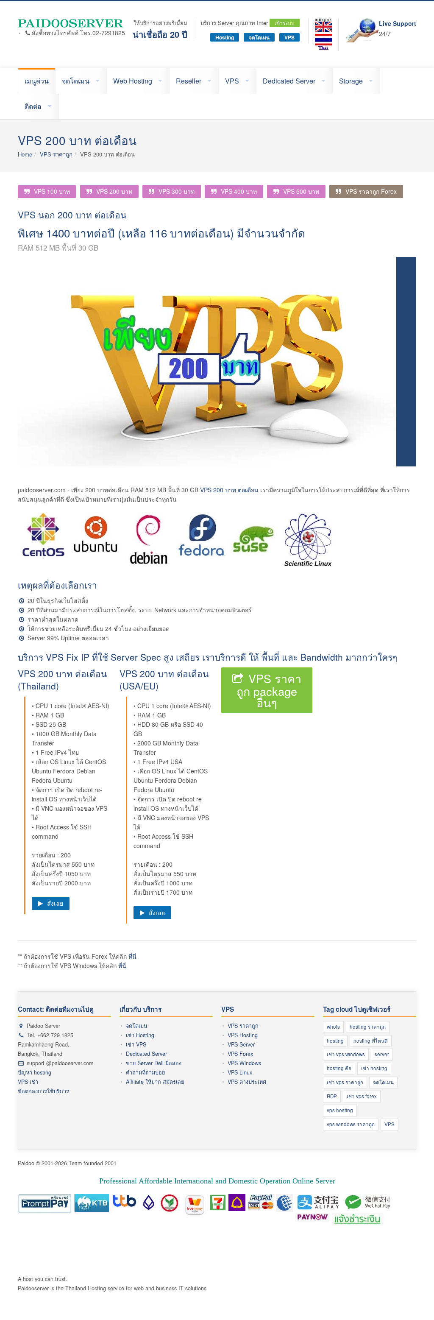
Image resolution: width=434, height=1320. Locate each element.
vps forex (237, 1251)
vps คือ (101, 1251)
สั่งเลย (55, 903)
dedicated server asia (207, 1260)
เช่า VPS (136, 1044)
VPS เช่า (28, 1082)
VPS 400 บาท (239, 191)
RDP (332, 1096)
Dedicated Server (289, 81)
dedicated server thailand (266, 1260)
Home (25, 154)
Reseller (188, 81)
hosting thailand (178, 1241)
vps (85, 1251)
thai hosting (250, 1241)
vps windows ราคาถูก (351, 1124)
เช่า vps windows (346, 1054)
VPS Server (241, 1044)
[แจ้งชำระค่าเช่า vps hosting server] (358, 1219)
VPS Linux (240, 1072)
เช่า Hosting (140, 1035)
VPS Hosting (243, 1035)
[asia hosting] (323, 25)
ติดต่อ (33, 106)
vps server (317, 1251)
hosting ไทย (142, 1241)
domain (46, 1251)
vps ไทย (119, 1260)
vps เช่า (341, 1251)
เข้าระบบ (285, 22)
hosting (335, 1040)
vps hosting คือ (163, 1251)
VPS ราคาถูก (56, 154)
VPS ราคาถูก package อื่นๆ (268, 690)
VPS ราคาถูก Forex (371, 191)
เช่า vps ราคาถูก (345, 1082)
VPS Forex (240, 1054)
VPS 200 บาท (114, 191)
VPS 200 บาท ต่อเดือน (229, 490)
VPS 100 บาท (52, 191)
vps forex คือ (127, 1251)
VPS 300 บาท (177, 191)
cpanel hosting (217, 1241)
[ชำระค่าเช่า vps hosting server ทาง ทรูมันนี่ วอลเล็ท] (195, 1201)
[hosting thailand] (323, 42)
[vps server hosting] (71, 23)
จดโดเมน (259, 37)
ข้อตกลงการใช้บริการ (43, 1091)
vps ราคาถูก (210, 1251)
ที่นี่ (132, 956)
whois (333, 1026)
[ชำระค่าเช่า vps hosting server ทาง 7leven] (217, 1201)
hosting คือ (339, 1068)
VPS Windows (244, 1063)
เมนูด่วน (37, 81)
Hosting (224, 37)
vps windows (41, 1260)
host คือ (27, 1241)
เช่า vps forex (362, 1096)
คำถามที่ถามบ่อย (145, 1072)
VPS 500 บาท (301, 191)
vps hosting (340, 1110)
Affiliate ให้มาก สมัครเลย (155, 1082)
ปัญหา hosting (34, 1072)
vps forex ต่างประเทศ (277, 1251)
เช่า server (167, 1260)
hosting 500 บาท (287, 1241)
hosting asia (365, 1241)
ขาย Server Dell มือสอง (153, 1063)
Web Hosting (132, 81)
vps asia (142, 1260)
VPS (289, 37)
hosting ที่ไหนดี (370, 1040)
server (382, 1054)
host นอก (68, 1251)
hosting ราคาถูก (368, 1026)
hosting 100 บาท (329, 1241)
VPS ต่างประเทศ (247, 1082)
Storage (351, 81)
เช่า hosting (374, 1068)
